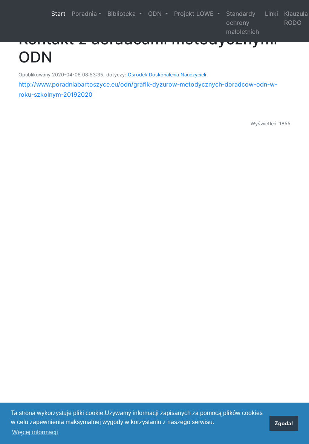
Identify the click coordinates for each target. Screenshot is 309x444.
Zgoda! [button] (284, 423)
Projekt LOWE (195, 13)
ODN (156, 13)
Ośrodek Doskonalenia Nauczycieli (167, 75)
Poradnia (84, 13)
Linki (271, 13)
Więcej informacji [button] (35, 432)
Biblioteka (122, 13)
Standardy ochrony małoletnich (242, 22)
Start (60, 13)
